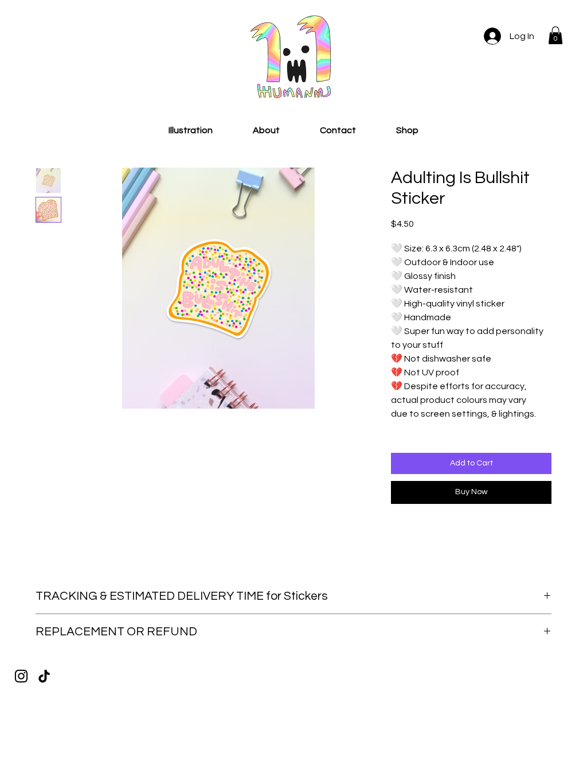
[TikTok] (44, 676)
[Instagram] (21, 676)
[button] (555, 35)
